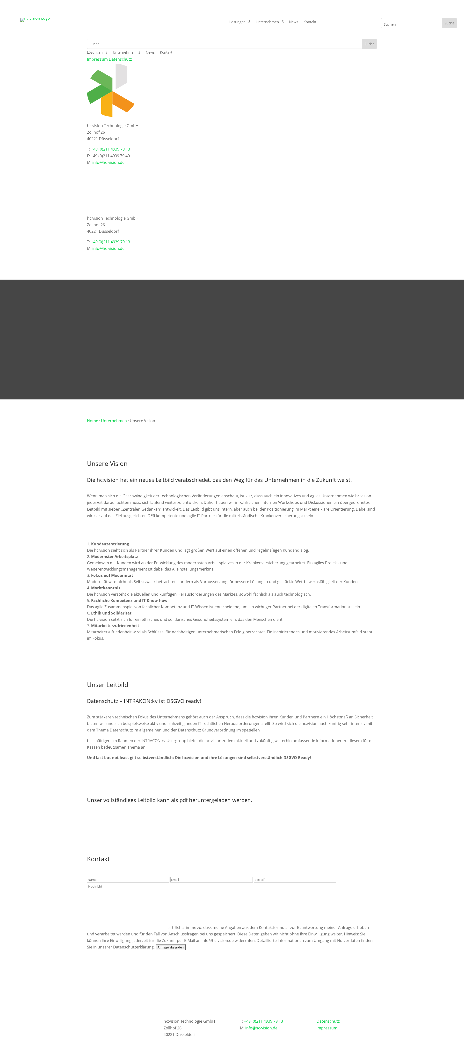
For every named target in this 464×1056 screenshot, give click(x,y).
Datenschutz (120, 59)
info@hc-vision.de (108, 162)
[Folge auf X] (118, 171)
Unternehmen (267, 22)
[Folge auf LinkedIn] (105, 171)
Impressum (97, 59)
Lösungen (237, 22)
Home (92, 420)
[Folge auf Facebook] (131, 171)
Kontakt (310, 22)
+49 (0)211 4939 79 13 (110, 149)
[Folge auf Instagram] (144, 171)
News (293, 22)
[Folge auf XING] (92, 171)
